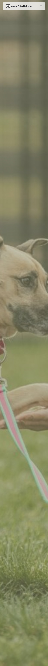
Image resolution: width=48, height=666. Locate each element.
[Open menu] (40, 6)
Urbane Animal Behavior (21, 6)
